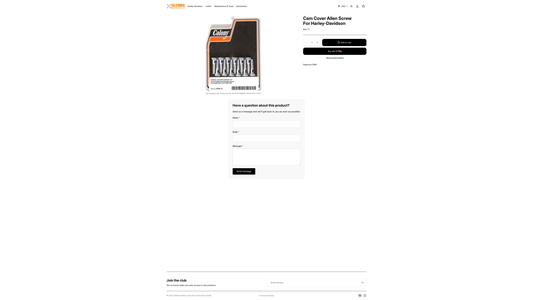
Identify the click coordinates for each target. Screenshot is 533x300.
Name (236, 118)
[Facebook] (360, 295)
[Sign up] (362, 283)
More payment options (335, 58)
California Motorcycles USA (184, 295)
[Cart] (363, 6)
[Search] (351, 6)
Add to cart (346, 42)
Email (236, 132)
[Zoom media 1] (231, 55)
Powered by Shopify (203, 295)
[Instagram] (364, 295)
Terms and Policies (266, 296)
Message (238, 146)
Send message (244, 171)
